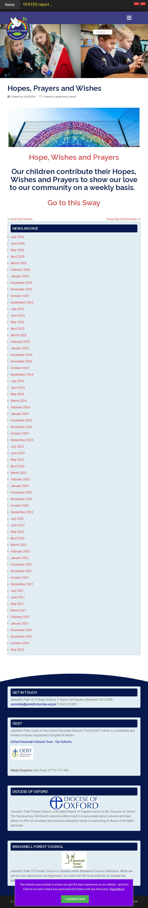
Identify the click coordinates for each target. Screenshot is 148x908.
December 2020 (21, 630)
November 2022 (21, 499)
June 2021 (18, 597)
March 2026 (19, 263)
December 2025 (21, 283)
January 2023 (20, 486)
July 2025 (17, 309)
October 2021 (20, 577)
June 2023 (18, 453)
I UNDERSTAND (75, 899)
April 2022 (17, 538)
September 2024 (22, 374)
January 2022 (20, 558)
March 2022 (19, 545)
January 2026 (20, 276)
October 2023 (20, 433)
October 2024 (20, 368)
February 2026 (20, 270)
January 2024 (20, 414)
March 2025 (19, 335)
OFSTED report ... (37, 4)
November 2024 (21, 361)
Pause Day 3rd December (121, 219)
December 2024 (21, 355)
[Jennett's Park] (17, 27)
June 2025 (18, 315)
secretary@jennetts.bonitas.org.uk (33, 704)
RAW (135, 901)
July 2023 (17, 446)
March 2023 (19, 473)
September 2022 (22, 512)
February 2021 (20, 617)
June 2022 (18, 525)
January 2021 (20, 623)
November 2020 (21, 636)
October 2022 (20, 505)
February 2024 (20, 407)
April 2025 (17, 328)
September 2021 (22, 584)
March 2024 (19, 401)
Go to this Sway (74, 202)
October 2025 (20, 296)
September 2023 (22, 440)
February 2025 (20, 342)
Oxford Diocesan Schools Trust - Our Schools (41, 742)
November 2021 (21, 571)
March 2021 (19, 610)
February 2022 (20, 551)
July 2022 (17, 518)
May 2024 (17, 394)
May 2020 (17, 650)
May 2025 (17, 322)
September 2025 (22, 302)
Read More (117, 889)
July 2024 (17, 381)
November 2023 (21, 427)
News (72, 96)
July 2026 (17, 237)
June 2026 (18, 243)
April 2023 (17, 466)
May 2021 (17, 604)
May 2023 (17, 460)
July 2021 (17, 591)
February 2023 (20, 479)
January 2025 (20, 348)
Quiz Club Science (22, 219)
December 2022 (21, 492)
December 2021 (21, 564)
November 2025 (21, 289)
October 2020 (20, 643)
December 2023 (21, 420)
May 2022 (17, 532)
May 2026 (17, 250)
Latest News (61, 96)
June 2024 (18, 387)
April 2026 (17, 256)
